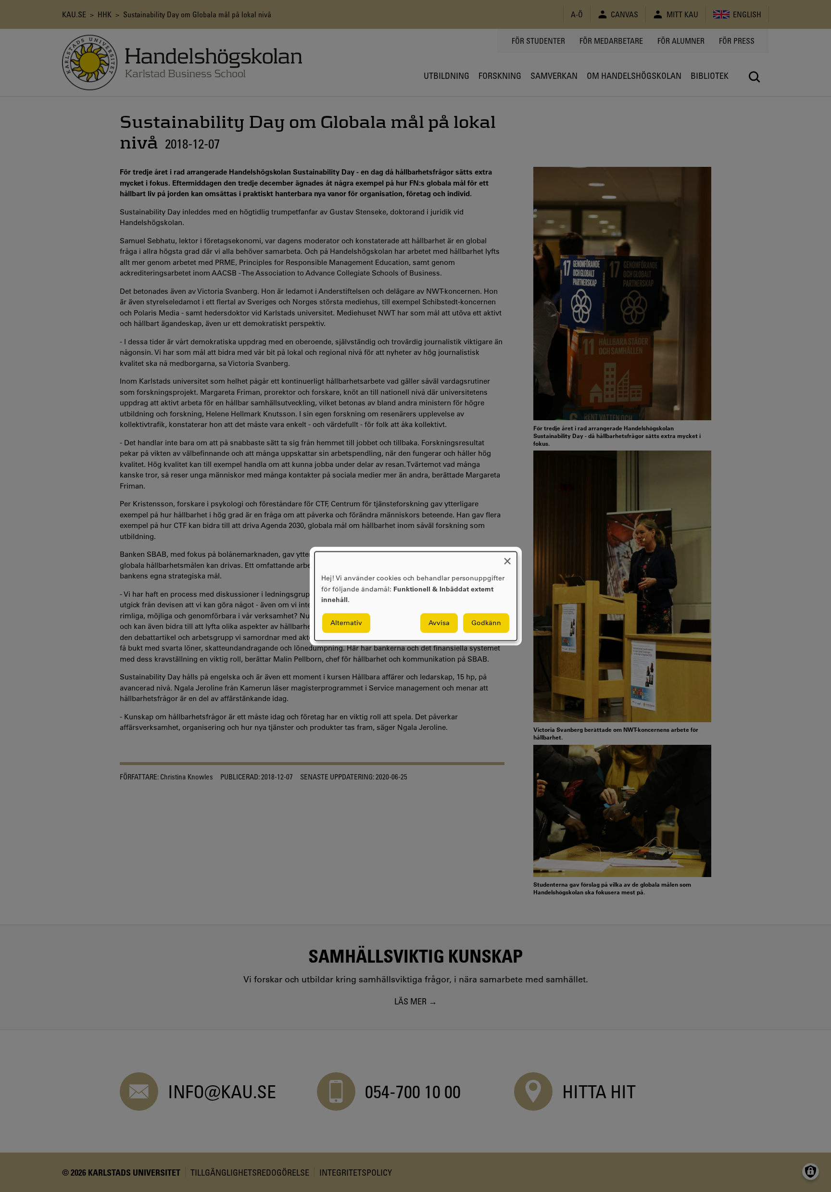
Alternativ (346, 622)
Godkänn (486, 622)
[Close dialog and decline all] (507, 558)
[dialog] (416, 596)
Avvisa (439, 622)
